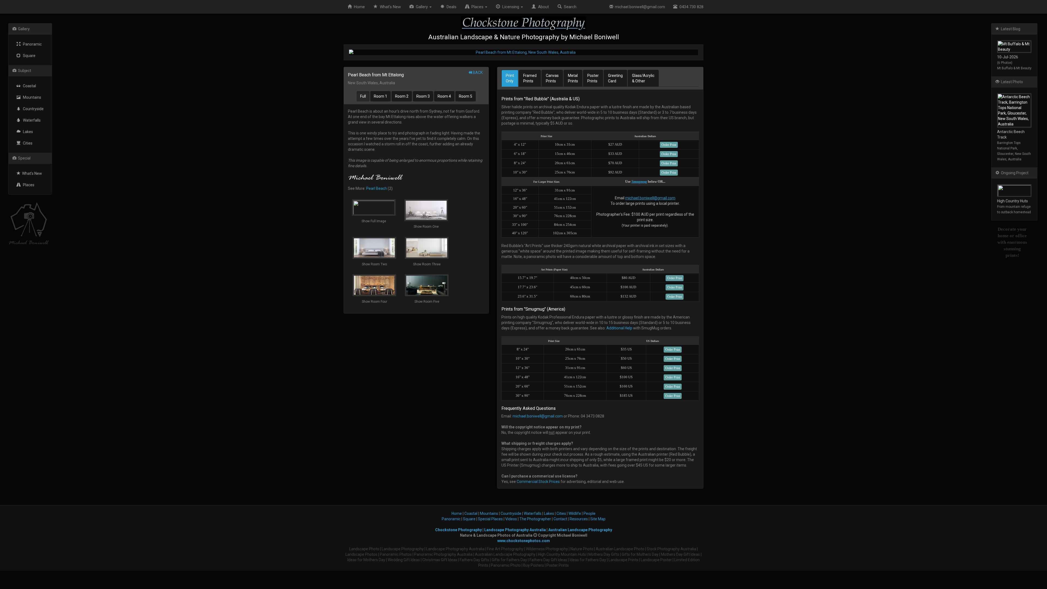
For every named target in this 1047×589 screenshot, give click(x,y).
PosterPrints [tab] (593, 78)
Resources (579, 519)
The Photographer (535, 519)
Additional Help (619, 328)
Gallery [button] (421, 6)
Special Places (490, 519)
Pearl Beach (376, 188)
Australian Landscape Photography (580, 530)
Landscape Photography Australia (515, 530)
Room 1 (380, 96)
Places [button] (477, 6)
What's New (31, 173)
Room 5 (465, 96)
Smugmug (639, 181)
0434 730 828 (690, 6)
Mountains (30, 97)
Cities (26, 143)
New (390, 6)
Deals (450, 6)
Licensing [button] (510, 6)
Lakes (26, 132)
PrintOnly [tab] (510, 78)
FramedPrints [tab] (530, 78)
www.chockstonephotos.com (523, 541)
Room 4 (444, 96)
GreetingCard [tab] (615, 78)
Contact (560, 519)
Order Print (668, 145)
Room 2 (401, 96)
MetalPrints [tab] (573, 78)
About (542, 6)
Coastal (28, 86)
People (589, 513)
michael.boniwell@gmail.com (639, 7)
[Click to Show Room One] (523, 52)
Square (27, 55)
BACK (477, 72)
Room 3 (423, 96)
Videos (511, 519)
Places (27, 185)
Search (569, 6)
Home (358, 6)
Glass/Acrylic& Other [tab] (643, 78)
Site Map (598, 519)
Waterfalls (30, 120)
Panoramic (31, 44)
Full (363, 96)
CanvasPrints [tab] (552, 78)
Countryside (32, 109)
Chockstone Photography (458, 530)
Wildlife (574, 513)
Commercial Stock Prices (538, 481)
